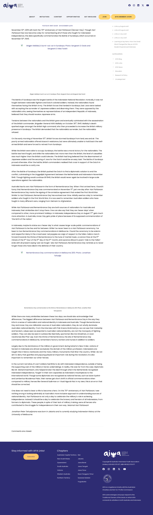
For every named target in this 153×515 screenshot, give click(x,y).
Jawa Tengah (83, 466)
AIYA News (119, 67)
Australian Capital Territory (66, 455)
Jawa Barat (82, 463)
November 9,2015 (67, 26)
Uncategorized (120, 79)
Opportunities (73, 17)
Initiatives (44, 17)
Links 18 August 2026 (121, 30)
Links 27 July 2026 (120, 34)
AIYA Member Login (123, 17)
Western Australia (63, 474)
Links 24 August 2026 (121, 26)
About (32, 17)
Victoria (60, 470)
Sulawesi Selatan (84, 478)
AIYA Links (118, 63)
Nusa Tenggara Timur (86, 474)
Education (118, 71)
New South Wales (63, 459)
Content (58, 17)
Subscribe (31, 457)
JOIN (104, 17)
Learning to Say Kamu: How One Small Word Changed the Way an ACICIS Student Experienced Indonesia (127, 44)
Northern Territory (63, 478)
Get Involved (90, 17)
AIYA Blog (118, 59)
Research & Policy (121, 75)
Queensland (61, 463)
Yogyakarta (82, 482)
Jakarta (80, 459)
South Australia (62, 466)
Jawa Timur (82, 470)
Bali (79, 455)
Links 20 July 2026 (120, 38)
